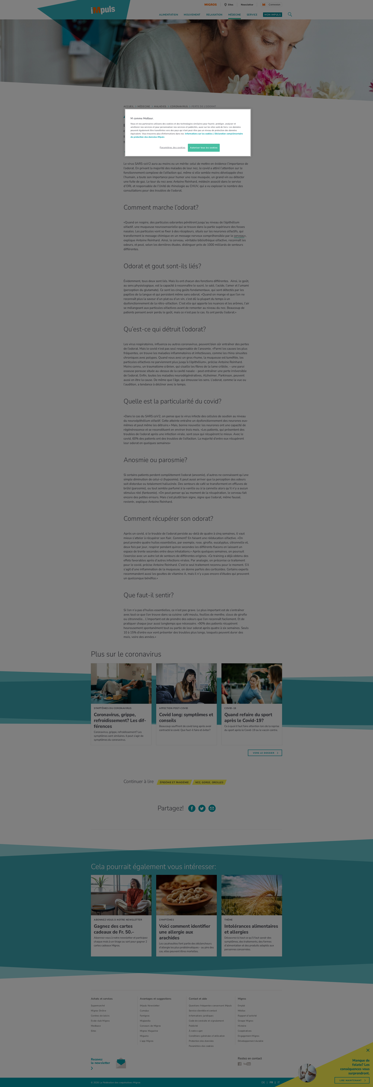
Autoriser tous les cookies (204, 147)
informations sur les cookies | (199, 133)
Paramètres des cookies (172, 147)
